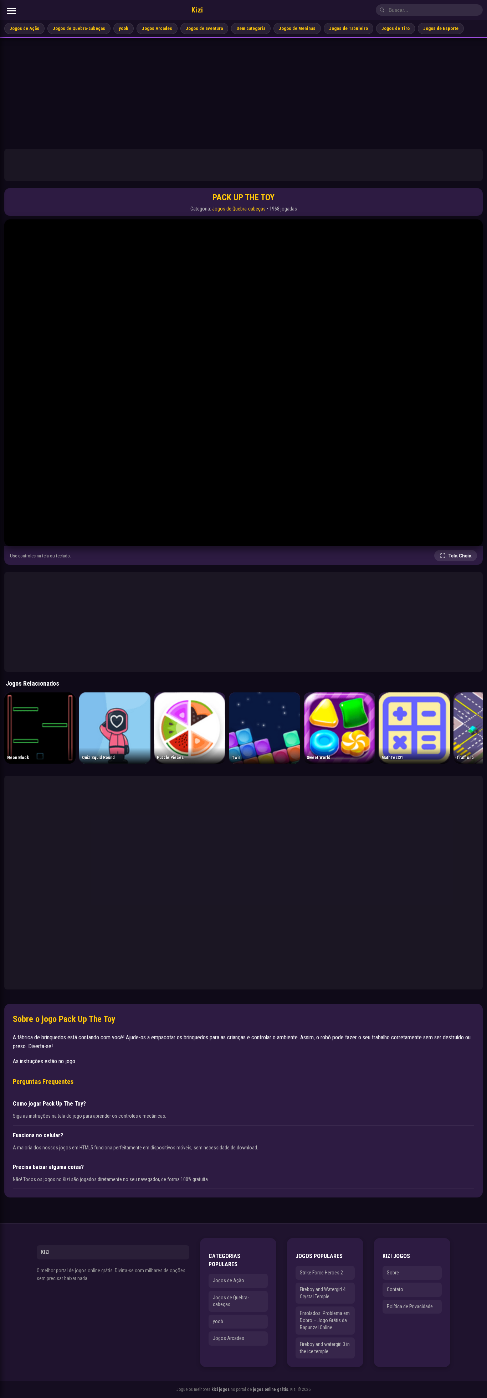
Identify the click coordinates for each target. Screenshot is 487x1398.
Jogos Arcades (157, 28)
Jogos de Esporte (440, 28)
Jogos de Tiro (395, 28)
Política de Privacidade (410, 1306)
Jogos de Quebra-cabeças (79, 28)
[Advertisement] (243, 91)
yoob (123, 28)
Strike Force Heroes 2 (321, 1272)
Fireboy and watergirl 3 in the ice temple (325, 1347)
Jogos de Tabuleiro (348, 28)
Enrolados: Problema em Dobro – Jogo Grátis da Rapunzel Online (325, 1320)
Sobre (393, 1272)
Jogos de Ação (24, 28)
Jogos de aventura (204, 28)
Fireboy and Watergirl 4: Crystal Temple (323, 1293)
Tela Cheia (459, 555)
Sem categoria (250, 28)
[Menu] (11, 10)
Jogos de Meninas (297, 28)
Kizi (197, 10)
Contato (395, 1289)
